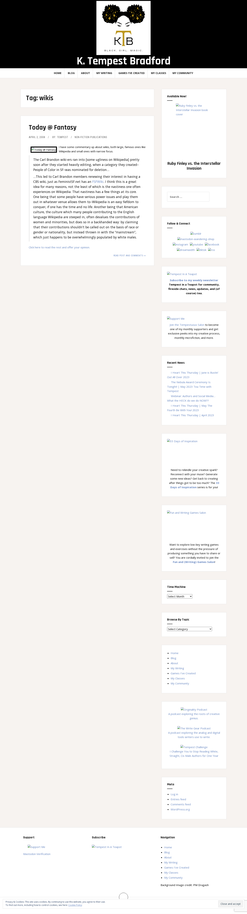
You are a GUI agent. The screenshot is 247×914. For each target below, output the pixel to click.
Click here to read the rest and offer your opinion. (59, 247)
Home (57, 73)
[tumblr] (195, 233)
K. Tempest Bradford (124, 61)
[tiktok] (201, 249)
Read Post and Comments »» (130, 255)
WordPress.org (180, 809)
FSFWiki (97, 181)
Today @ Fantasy (52, 127)
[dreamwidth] (186, 249)
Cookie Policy (75, 905)
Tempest (62, 137)
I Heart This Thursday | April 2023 (192, 415)
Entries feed (178, 799)
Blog (71, 73)
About (85, 73)
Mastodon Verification (36, 854)
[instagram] (180, 244)
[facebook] (212, 244)
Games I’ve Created (131, 73)
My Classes (158, 73)
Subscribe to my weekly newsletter (194, 280)
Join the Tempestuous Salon (187, 325)
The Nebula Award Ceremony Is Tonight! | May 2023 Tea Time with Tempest (189, 386)
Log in (174, 794)
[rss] (211, 249)
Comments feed (181, 804)
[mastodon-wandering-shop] (195, 238)
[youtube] (196, 244)
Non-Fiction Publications (91, 137)
